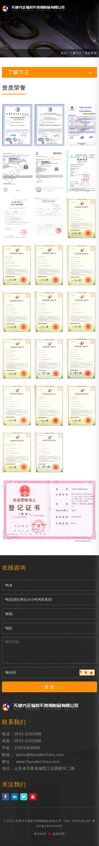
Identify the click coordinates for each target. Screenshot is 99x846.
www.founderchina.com (38, 762)
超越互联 (59, 833)
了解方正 (76, 53)
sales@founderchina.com (40, 755)
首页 (64, 53)
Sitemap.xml (81, 821)
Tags (66, 821)
